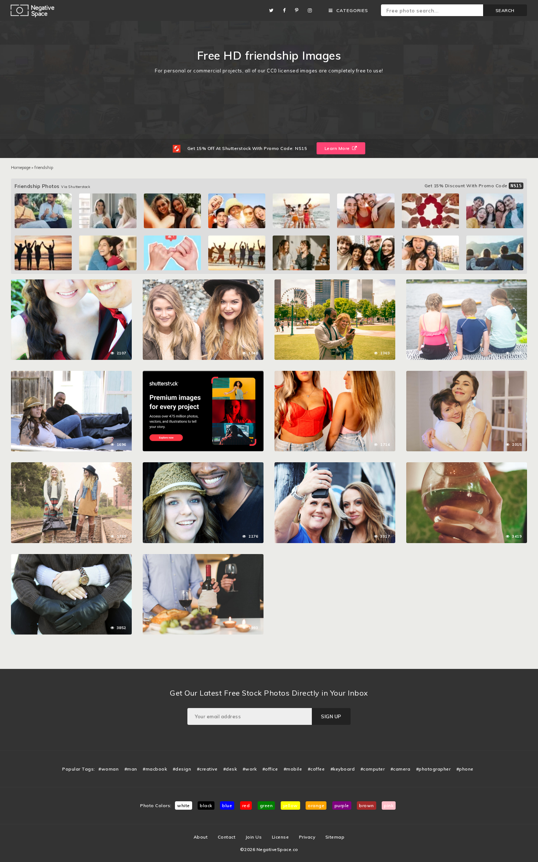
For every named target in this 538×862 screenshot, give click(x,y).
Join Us (254, 837)
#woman (108, 769)
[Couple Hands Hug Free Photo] (71, 558)
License (280, 837)
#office (270, 769)
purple (342, 805)
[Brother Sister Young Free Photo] (466, 283)
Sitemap (335, 837)
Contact (227, 837)
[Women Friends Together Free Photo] (203, 283)
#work (250, 769)
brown (366, 805)
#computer (372, 769)
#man (130, 769)
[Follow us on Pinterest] (298, 10)
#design (182, 769)
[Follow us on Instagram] (312, 10)
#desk (230, 769)
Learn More (338, 148)
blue (227, 805)
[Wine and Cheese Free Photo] (203, 558)
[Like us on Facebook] (286, 10)
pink (388, 805)
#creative (207, 769)
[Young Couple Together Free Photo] (71, 283)
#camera (401, 769)
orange (316, 805)
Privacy (307, 837)
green (266, 805)
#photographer (433, 769)
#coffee (316, 769)
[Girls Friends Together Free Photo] (71, 466)
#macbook (155, 769)
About (201, 837)
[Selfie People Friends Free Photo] (334, 283)
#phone (465, 769)
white (183, 805)
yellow (290, 805)
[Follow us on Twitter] (273, 10)
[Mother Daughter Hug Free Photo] (466, 374)
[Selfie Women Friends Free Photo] (334, 466)
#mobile (293, 769)
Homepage (20, 167)
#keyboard (342, 769)
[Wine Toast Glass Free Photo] (466, 466)
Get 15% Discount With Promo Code (473, 185)
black (206, 805)
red (246, 805)
